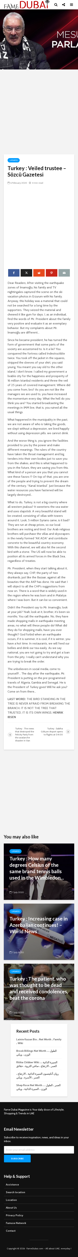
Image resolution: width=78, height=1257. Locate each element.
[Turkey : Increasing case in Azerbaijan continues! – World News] (39, 931)
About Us (11, 1207)
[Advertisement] (39, 112)
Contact (11, 1230)
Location (11, 1200)
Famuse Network (16, 1223)
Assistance (12, 1184)
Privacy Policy (14, 1215)
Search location (15, 1192)
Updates (14, 160)
